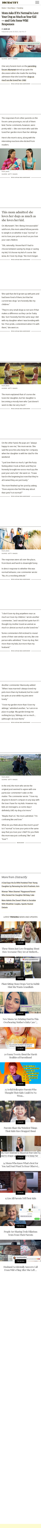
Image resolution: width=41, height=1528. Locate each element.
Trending (20, 8)
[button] (37, 2)
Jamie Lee (7, 29)
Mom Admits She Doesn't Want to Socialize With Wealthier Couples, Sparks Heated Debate (19, 903)
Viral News (11, 8)
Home (4, 8)
